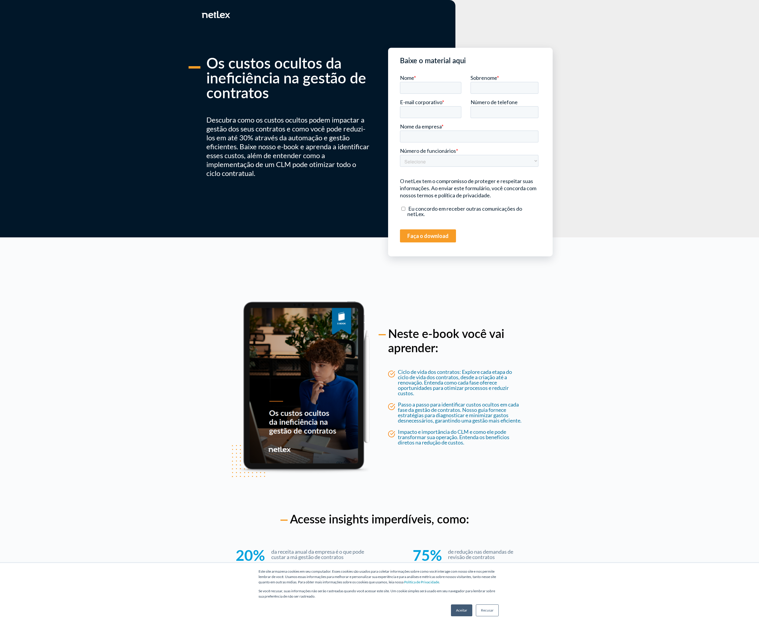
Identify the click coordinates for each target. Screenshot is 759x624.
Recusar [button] (487, 610)
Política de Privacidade (421, 582)
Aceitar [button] (461, 610)
